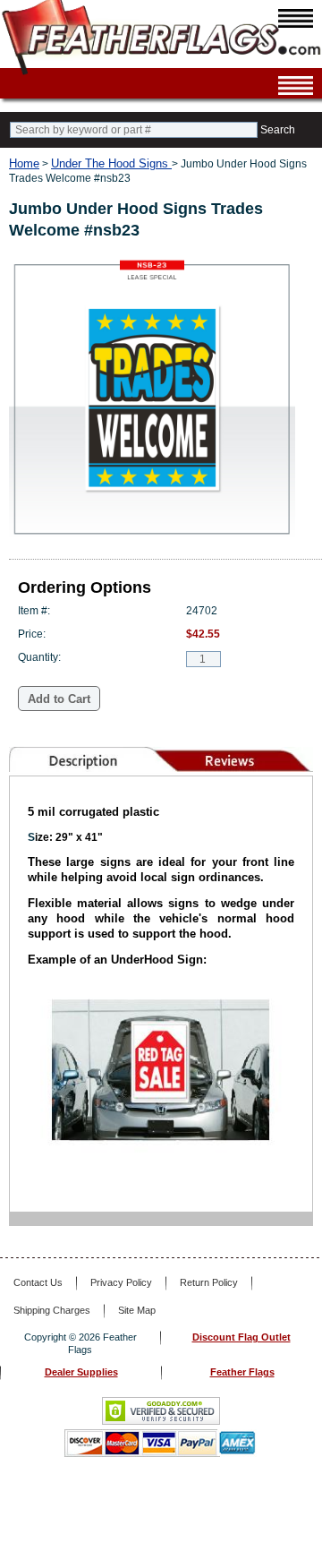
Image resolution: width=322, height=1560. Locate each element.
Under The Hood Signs (111, 163)
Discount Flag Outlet (241, 1337)
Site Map (137, 1310)
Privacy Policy (121, 1282)
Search (277, 130)
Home (24, 163)
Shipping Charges (51, 1310)
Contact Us (38, 1282)
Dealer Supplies (81, 1372)
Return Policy (209, 1282)
